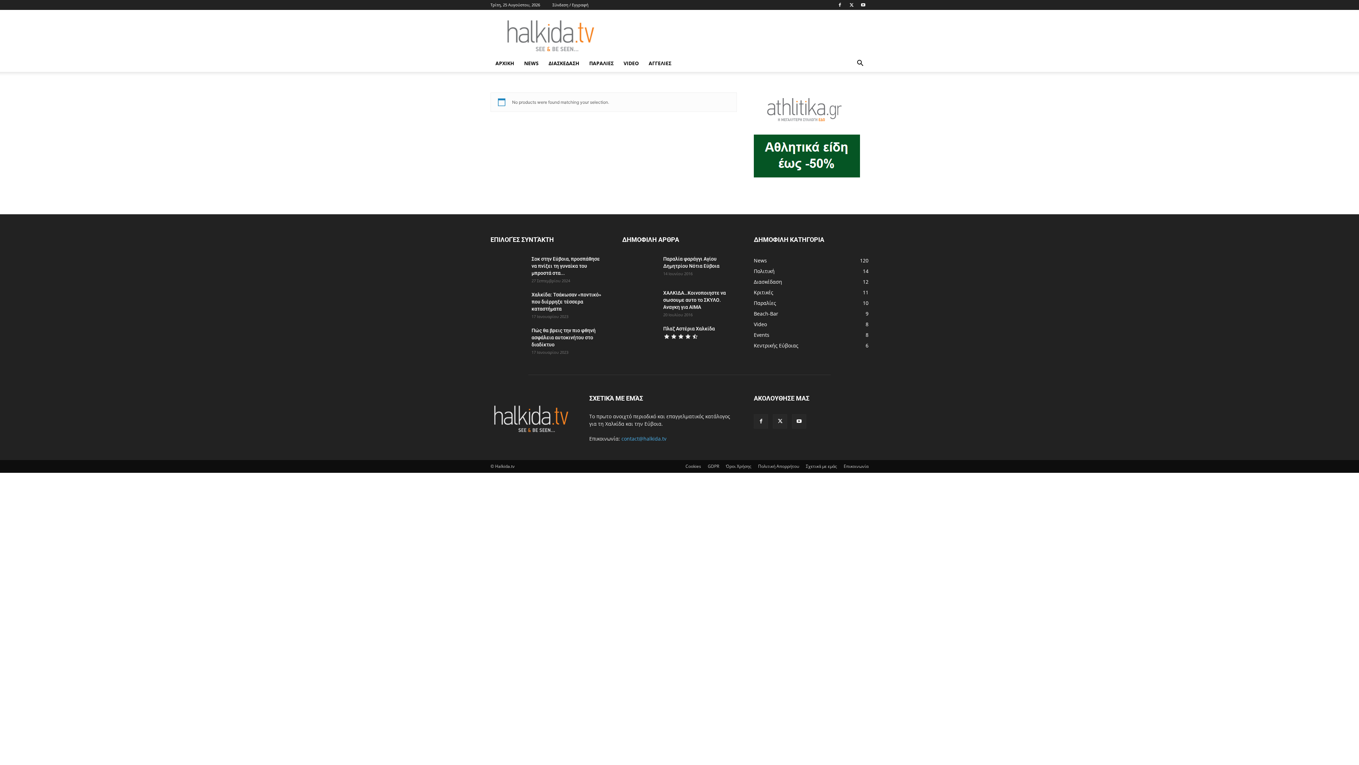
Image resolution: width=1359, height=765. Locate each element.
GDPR (713, 466)
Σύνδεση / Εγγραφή (570, 4)
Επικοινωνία (856, 466)
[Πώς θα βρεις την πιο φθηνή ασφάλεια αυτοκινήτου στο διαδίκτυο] (508, 339)
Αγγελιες (660, 63)
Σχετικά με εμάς (821, 466)
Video (631, 63)
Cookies (693, 466)
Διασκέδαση (564, 63)
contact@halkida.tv (643, 438)
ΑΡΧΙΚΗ (504, 63)
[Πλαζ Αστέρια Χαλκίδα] (640, 337)
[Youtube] (863, 5)
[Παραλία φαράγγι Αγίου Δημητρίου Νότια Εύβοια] (638, 267)
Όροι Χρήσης (738, 466)
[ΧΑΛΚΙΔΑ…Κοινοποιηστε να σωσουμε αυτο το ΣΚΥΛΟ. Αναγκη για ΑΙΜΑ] (640, 301)
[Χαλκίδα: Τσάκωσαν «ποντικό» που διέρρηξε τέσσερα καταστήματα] (508, 303)
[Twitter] (851, 5)
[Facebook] (840, 5)
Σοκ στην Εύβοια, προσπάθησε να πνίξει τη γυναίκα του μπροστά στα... (566, 266)
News (531, 63)
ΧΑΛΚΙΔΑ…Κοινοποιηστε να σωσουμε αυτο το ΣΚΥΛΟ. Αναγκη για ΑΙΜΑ (694, 300)
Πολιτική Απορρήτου (778, 466)
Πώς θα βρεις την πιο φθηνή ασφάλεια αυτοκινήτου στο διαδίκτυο (564, 337)
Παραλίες (601, 63)
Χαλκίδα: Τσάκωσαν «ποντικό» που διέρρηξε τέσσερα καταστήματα (566, 302)
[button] (859, 64)
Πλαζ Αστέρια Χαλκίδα (689, 329)
